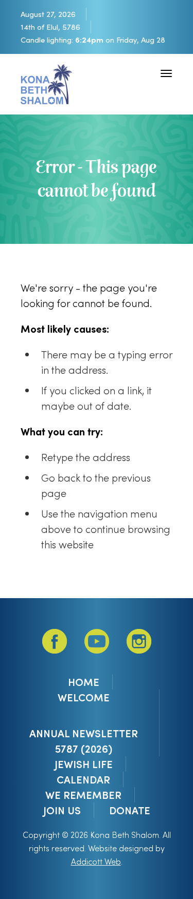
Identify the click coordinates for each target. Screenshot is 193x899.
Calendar (83, 779)
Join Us (62, 810)
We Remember (83, 794)
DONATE (129, 810)
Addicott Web (96, 861)
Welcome (84, 697)
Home (83, 681)
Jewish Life (84, 764)
